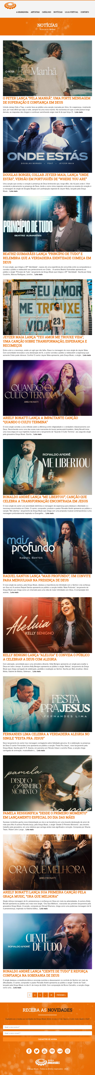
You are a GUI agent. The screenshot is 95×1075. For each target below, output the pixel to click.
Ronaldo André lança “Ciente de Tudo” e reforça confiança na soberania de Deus (45, 973)
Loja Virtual (71, 12)
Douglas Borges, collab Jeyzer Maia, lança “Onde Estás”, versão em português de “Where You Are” (46, 177)
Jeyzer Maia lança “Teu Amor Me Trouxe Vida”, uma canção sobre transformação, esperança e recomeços (45, 341)
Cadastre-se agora (47, 1039)
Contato (85, 12)
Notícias (58, 12)
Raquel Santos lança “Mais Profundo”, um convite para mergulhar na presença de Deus (47, 578)
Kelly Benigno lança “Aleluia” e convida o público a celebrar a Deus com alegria (46, 657)
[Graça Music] (10, 3)
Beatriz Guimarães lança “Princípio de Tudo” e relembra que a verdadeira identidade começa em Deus (47, 258)
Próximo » (61, 995)
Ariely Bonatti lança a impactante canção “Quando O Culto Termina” (40, 420)
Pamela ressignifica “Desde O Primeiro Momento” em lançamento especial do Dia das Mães (45, 815)
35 (51, 995)
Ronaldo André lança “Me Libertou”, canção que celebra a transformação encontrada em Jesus (45, 499)
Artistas (35, 12)
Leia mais (79, 112)
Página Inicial (44, 29)
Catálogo (46, 12)
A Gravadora (22, 12)
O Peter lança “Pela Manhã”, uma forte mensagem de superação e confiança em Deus (46, 100)
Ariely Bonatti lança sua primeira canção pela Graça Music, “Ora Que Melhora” (44, 894)
